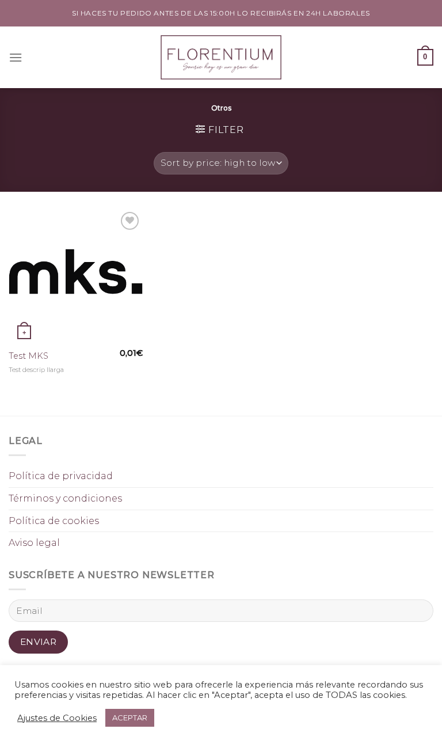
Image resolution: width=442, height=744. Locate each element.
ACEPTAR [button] (129, 717)
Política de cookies (54, 520)
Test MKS (28, 356)
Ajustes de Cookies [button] (57, 718)
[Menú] (15, 57)
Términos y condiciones (65, 498)
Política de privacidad (61, 475)
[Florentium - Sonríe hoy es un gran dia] (221, 57)
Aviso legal (34, 542)
